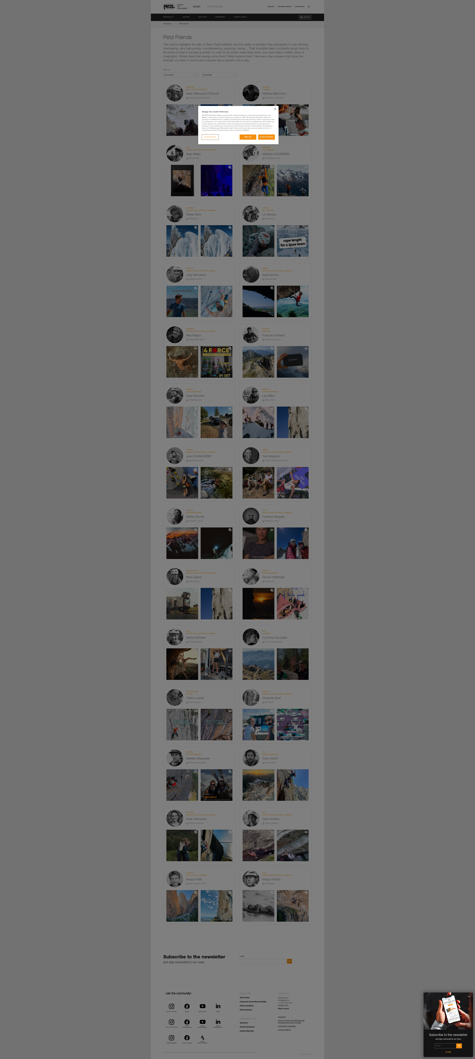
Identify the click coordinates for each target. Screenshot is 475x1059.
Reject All (248, 137)
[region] (238, 125)
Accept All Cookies (266, 137)
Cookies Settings (210, 137)
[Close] (275, 109)
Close (448, 1052)
